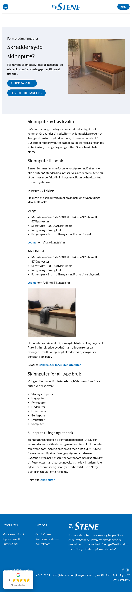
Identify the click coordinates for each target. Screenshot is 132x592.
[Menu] (6, 6)
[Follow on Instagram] (127, 570)
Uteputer (75, 365)
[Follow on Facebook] (123, 570)
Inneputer (61, 365)
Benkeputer (46, 365)
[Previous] (69, 67)
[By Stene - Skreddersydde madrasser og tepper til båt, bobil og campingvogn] (66, 6)
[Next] (123, 67)
